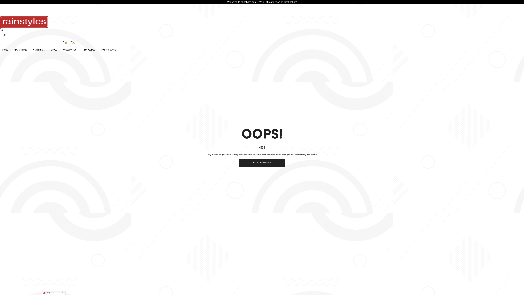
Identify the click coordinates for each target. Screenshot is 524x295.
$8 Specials (89, 50)
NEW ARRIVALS (20, 50)
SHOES (54, 50)
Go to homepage (262, 163)
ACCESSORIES (69, 50)
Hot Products (108, 50)
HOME (5, 50)
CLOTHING (38, 50)
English (50, 292)
